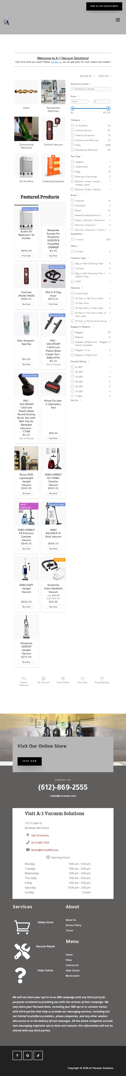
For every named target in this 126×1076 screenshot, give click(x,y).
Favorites (82, 682)
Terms (69, 931)
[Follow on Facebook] (17, 1055)
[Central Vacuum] (53, 129)
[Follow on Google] (27, 1055)
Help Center (45, 970)
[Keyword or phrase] (73, 89)
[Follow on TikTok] (38, 1055)
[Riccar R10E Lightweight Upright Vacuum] (26, 458)
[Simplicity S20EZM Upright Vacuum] (26, 627)
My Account (43, 682)
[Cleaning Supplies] (53, 165)
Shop (69, 960)
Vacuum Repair (45, 946)
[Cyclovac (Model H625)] (26, 276)
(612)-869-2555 (63, 788)
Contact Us (72, 965)
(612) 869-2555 (40, 842)
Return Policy (73, 925)
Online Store (45, 922)
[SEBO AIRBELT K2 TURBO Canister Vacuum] (53, 458)
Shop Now (29, 761)
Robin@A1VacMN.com (44, 850)
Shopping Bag (102, 682)
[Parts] (26, 92)
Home (69, 955)
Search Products (24, 684)
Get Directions (40, 835)
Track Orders (63, 682)
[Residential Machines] (53, 92)
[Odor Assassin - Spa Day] (26, 324)
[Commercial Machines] (26, 129)
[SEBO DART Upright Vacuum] (26, 569)
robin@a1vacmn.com (63, 795)
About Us (71, 920)
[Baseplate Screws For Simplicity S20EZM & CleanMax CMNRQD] (53, 214)
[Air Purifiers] (26, 165)
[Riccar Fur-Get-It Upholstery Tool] (53, 384)
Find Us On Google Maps (104, 6)
